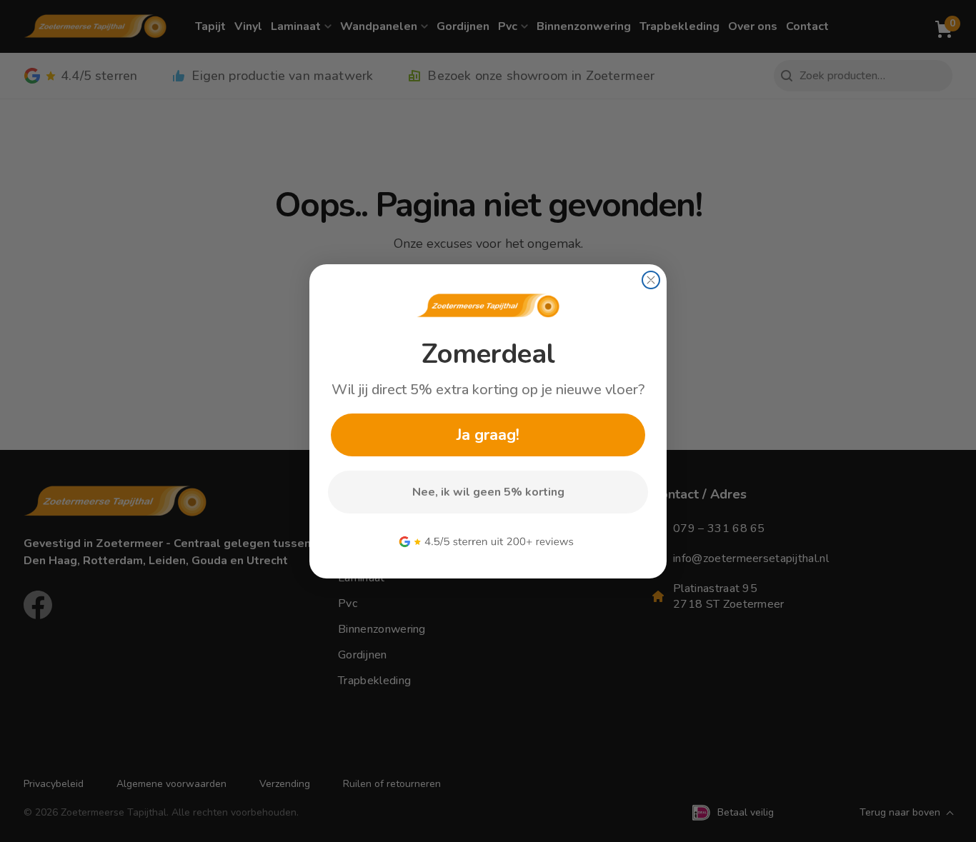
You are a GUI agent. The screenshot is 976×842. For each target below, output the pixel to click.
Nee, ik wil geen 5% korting (488, 492)
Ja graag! (488, 435)
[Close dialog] (650, 280)
